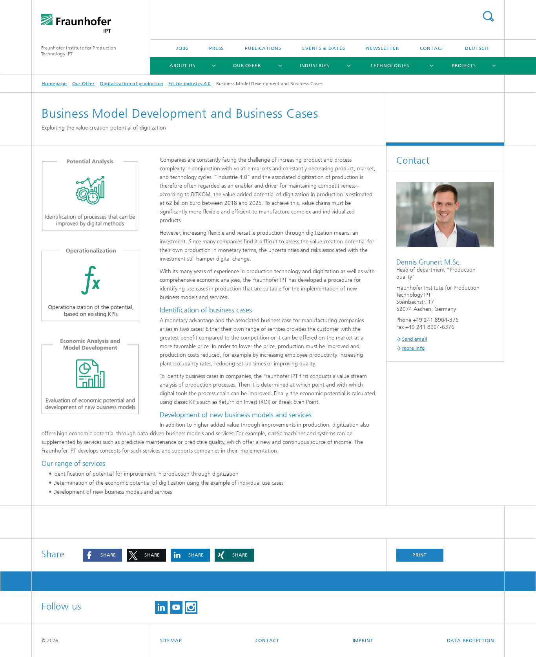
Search (488, 16)
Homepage (54, 83)
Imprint (363, 640)
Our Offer (247, 65)
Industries (314, 65)
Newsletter (382, 48)
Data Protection (471, 640)
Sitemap (171, 640)
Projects (464, 65)
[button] (102, 555)
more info (413, 348)
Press (216, 48)
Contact (432, 48)
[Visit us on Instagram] (191, 607)
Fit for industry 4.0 (189, 83)
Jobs (182, 48)
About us (182, 65)
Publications (263, 48)
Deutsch (477, 48)
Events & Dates (323, 48)
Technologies (389, 65)
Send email (414, 339)
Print (419, 555)
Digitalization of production (131, 83)
